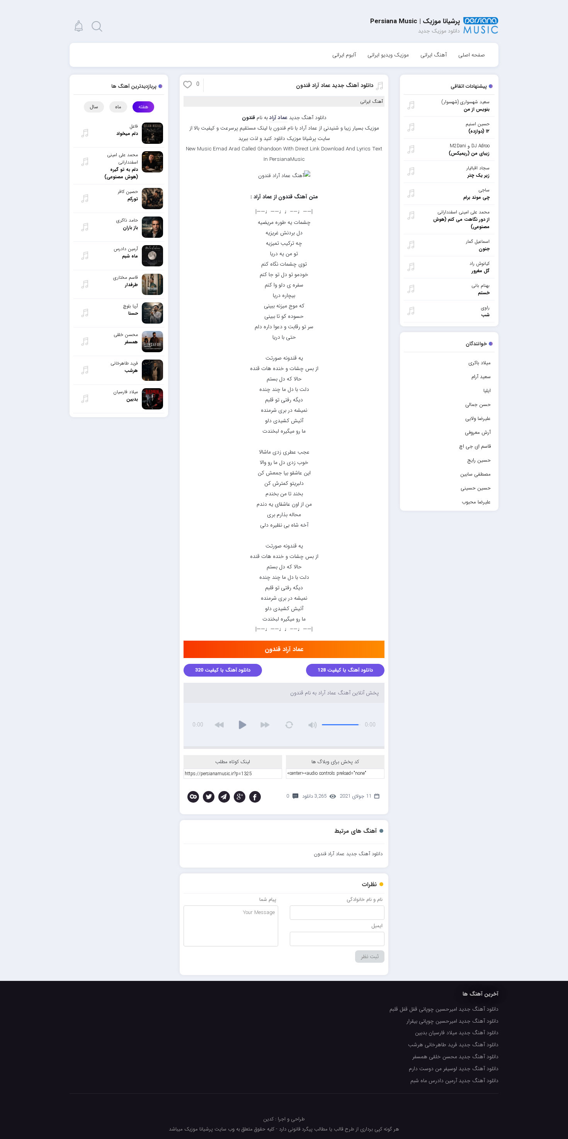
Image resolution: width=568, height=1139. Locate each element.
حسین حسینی (476, 488)
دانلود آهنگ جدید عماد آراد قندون (334, 85)
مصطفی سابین (475, 474)
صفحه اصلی (471, 55)
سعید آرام (481, 377)
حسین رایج (479, 460)
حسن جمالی (478, 405)
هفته (143, 107)
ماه (118, 107)
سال (94, 107)
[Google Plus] (239, 797)
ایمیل (377, 926)
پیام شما (267, 899)
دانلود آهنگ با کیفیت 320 (222, 670)
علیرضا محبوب (476, 502)
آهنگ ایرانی (433, 55)
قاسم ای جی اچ (475, 446)
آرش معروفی (478, 432)
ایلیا (487, 391)
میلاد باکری (479, 363)
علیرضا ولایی (478, 418)
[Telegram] (224, 797)
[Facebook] (255, 797)
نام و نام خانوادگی (365, 899)
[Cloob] (193, 797)
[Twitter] (208, 797)
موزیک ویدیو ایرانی (388, 55)
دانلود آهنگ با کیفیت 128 (345, 670)
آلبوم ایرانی (344, 55)
